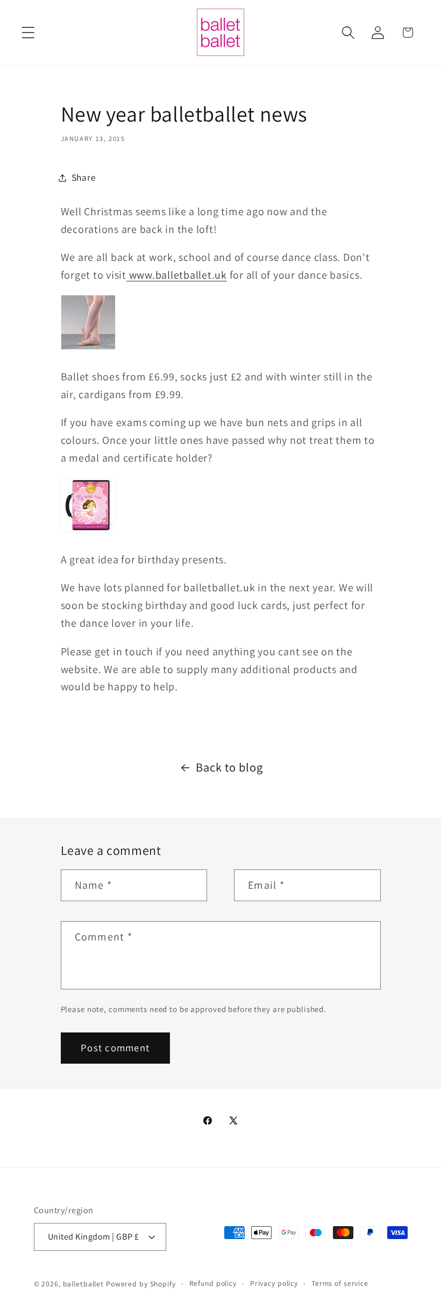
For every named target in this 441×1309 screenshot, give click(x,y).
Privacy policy (274, 1283)
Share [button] (84, 177)
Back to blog (229, 767)
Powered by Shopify (141, 1284)
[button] (28, 32)
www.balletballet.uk (176, 275)
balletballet (83, 1284)
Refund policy (213, 1283)
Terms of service (339, 1283)
